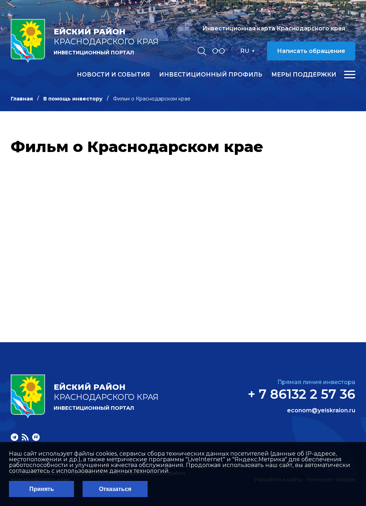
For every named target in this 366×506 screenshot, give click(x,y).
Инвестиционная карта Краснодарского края (273, 28)
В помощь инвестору (73, 98)
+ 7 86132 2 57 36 (301, 394)
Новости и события (113, 75)
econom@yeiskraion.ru (321, 410)
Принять (41, 489)
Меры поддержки (303, 75)
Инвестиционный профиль (210, 75)
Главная (22, 98)
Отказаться (115, 489)
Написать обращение (311, 51)
